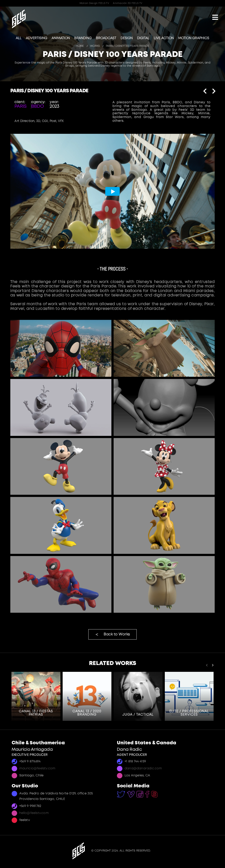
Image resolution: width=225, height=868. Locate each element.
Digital (143, 38)
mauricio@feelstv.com (37, 768)
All (19, 38)
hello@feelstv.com (34, 813)
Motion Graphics (193, 38)
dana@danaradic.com (143, 768)
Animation (61, 38)
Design (127, 38)
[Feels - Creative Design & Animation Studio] (19, 18)
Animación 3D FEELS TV (127, 3)
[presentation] (207, 665)
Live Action (164, 38)
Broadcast (106, 38)
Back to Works (117, 634)
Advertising (36, 38)
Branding (83, 38)
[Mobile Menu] (215, 17)
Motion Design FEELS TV (94, 3)
